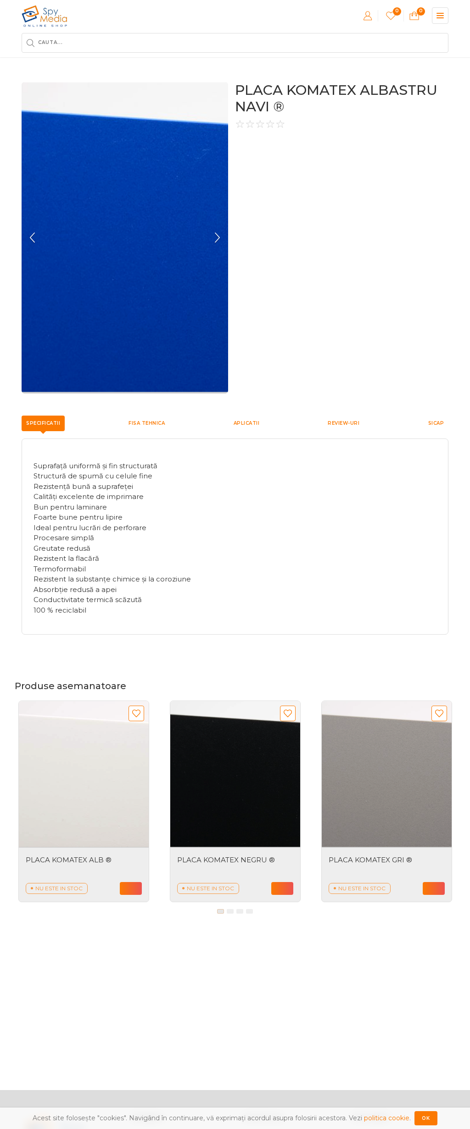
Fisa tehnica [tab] (147, 423)
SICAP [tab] (436, 423)
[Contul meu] (367, 15)
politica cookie (386, 1118)
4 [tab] (249, 911)
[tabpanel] (83, 801)
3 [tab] (239, 911)
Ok (426, 1118)
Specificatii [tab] (43, 423)
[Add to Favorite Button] (136, 713)
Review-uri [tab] (343, 423)
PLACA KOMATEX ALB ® (69, 859)
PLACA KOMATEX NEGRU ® (226, 859)
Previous (33, 237)
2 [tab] (230, 911)
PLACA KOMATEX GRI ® (370, 859)
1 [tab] (220, 911)
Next (216, 237)
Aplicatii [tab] (247, 423)
